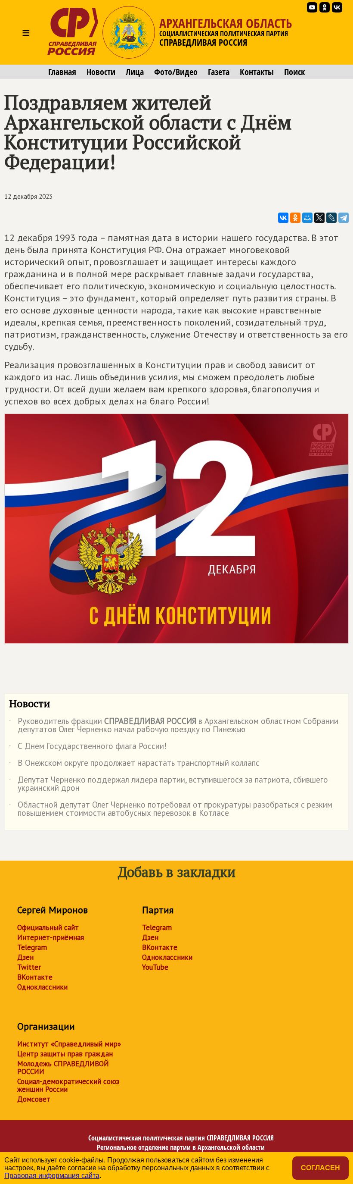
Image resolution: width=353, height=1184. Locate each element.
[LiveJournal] (331, 218)
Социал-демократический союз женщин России (68, 1085)
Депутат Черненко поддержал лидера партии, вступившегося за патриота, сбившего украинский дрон (168, 784)
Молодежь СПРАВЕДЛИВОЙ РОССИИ (63, 1067)
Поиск (294, 72)
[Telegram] (343, 218)
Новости (101, 72)
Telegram (32, 947)
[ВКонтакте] (283, 218)
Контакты (257, 72)
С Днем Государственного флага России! (88, 747)
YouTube (155, 967)
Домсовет (33, 1099)
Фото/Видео (176, 72)
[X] (319, 218)
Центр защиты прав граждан (65, 1054)
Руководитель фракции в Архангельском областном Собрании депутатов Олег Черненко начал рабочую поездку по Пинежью (173, 725)
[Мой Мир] (307, 218)
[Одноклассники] (295, 218)
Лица (135, 72)
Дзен (25, 957)
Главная (62, 72)
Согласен (320, 1167)
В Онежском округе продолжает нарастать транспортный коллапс (134, 764)
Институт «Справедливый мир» (69, 1044)
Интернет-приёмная (50, 937)
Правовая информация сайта (51, 1175)
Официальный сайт (48, 927)
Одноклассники (42, 987)
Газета (218, 72)
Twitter (29, 967)
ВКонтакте (35, 977)
